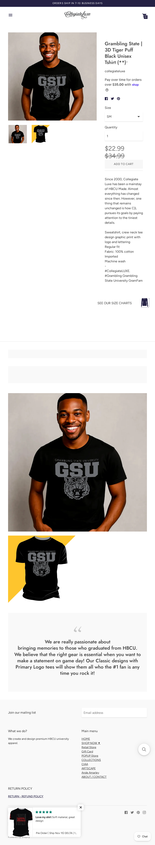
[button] (81, 807)
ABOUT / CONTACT (94, 777)
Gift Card (87, 751)
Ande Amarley (90, 772)
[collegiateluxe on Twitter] (132, 812)
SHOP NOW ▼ (91, 743)
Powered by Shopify (19, 837)
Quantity (111, 127)
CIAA (85, 764)
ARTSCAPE (89, 768)
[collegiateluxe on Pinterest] (138, 812)
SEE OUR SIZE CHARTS (114, 303)
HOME (86, 739)
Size (108, 108)
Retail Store (89, 747)
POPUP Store (90, 755)
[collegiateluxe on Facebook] (126, 812)
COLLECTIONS (91, 760)
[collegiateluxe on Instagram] (144, 812)
